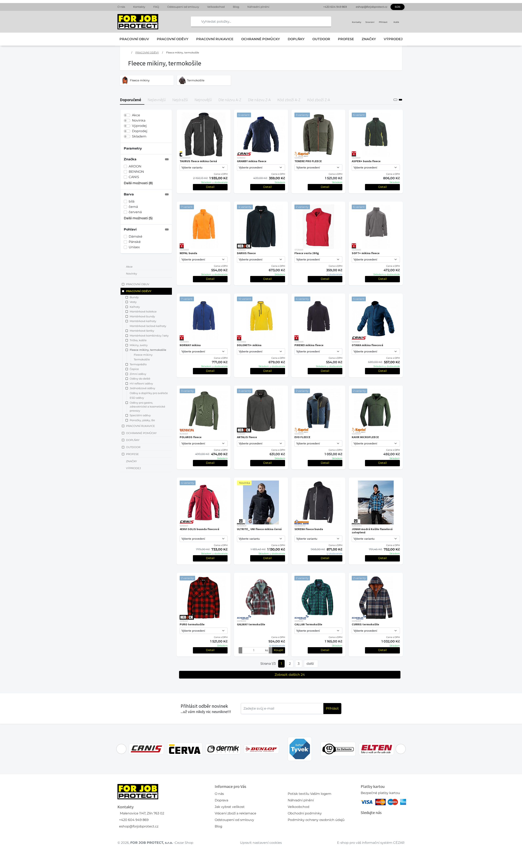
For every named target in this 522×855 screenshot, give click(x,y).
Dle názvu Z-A (259, 99)
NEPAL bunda (188, 253)
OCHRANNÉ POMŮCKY (260, 39)
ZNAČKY (369, 39)
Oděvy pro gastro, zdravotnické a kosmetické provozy (147, 406)
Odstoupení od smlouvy (183, 6)
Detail (210, 187)
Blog (236, 6)
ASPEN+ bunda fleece (366, 161)
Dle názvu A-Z (229, 99)
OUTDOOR (321, 39)
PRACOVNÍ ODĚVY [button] (138, 291)
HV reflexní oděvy (141, 383)
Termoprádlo (138, 364)
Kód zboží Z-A (318, 99)
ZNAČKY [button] (131, 461)
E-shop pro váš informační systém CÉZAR (371, 843)
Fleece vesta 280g (306, 253)
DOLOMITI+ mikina (249, 345)
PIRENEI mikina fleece (308, 345)
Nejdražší (180, 99)
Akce (136, 115)
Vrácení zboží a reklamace (235, 813)
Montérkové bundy (142, 316)
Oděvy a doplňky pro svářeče (149, 393)
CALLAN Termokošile (308, 624)
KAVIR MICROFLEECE (365, 437)
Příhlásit (332, 708)
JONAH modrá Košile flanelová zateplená (372, 530)
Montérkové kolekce (143, 311)
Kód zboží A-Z (289, 99)
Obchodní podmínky (305, 813)
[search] (194, 22)
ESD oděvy (137, 398)
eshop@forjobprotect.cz (371, 6)
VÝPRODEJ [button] (133, 468)
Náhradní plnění (258, 6)
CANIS (134, 177)
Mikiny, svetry (139, 345)
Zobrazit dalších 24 (290, 675)
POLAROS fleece (190, 437)
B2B (397, 6)
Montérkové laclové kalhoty (148, 326)
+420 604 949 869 (335, 6)
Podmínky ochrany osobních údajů (316, 820)
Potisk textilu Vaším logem (309, 794)
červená (135, 212)
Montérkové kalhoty (143, 321)
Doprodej (139, 131)
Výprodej (139, 126)
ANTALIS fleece (247, 437)
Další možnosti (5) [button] (138, 218)
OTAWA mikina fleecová (367, 345)
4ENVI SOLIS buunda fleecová (199, 529)
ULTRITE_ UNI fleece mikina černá (259, 529)
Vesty (133, 302)
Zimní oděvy (138, 373)
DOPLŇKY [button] (132, 440)
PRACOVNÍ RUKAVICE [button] (140, 426)
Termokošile (142, 359)
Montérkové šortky (142, 330)
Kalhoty (135, 306)
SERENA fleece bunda (308, 529)
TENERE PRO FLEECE (308, 161)
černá (133, 207)
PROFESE (346, 39)
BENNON (136, 172)
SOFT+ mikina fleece (365, 253)
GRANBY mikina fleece (251, 161)
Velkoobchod (216, 6)
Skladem (139, 136)
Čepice (134, 369)
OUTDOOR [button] (133, 447)
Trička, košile (138, 340)
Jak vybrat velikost (230, 807)
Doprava (221, 800)
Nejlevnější (157, 99)
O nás (121, 6)
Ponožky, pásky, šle (142, 420)
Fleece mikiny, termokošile (182, 52)
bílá (131, 201)
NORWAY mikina (190, 345)
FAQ (156, 6)
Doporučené (130, 99)
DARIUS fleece (246, 253)
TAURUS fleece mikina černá (198, 161)
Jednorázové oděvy (142, 388)
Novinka (138, 120)
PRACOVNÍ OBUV (134, 39)
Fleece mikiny (143, 354)
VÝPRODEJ (393, 39)
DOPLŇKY (296, 39)
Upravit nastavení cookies (261, 843)
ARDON (135, 166)
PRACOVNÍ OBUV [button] (137, 284)
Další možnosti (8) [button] (138, 183)
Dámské (135, 236)
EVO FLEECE (302, 437)
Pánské (135, 242)
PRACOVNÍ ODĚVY (172, 39)
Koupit (278, 650)
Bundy (134, 297)
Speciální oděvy (140, 415)
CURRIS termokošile (365, 624)
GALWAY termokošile (251, 624)
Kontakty (139, 6)
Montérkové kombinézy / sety (149, 335)
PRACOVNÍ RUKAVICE (214, 39)
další (310, 664)
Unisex (134, 247)
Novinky (131, 273)
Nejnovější (203, 99)
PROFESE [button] (132, 454)
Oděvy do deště (140, 378)
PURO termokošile (192, 624)
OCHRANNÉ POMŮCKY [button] (141, 433)
